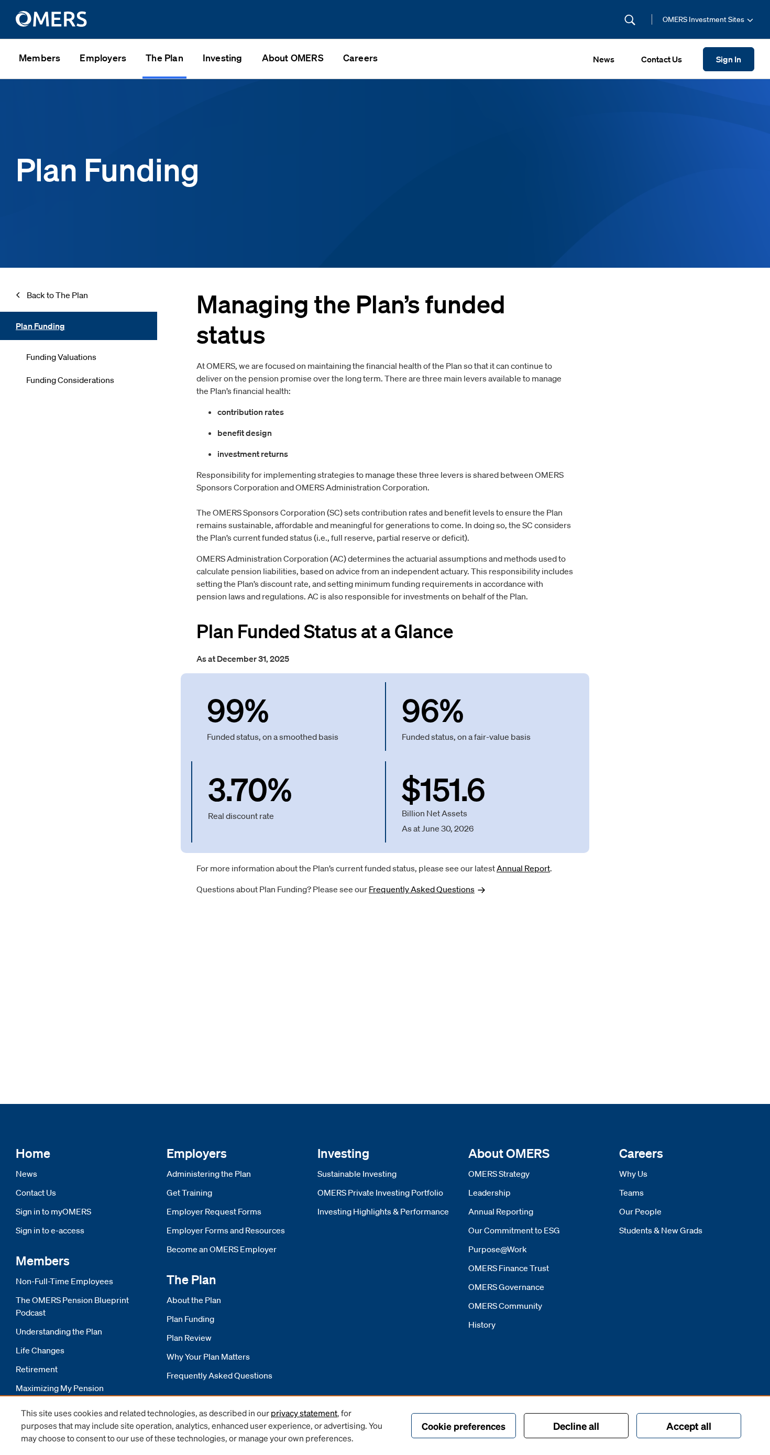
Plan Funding (190, 1319)
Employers (103, 57)
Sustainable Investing (357, 1173)
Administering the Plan (209, 1173)
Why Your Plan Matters (208, 1356)
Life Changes (40, 1350)
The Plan (164, 57)
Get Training (189, 1192)
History (482, 1324)
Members (39, 57)
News (26, 1173)
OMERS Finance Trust (508, 1268)
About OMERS (293, 57)
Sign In (728, 59)
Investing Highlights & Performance (383, 1211)
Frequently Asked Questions (219, 1375)
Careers (360, 57)
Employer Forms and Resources (226, 1230)
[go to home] (52, 19)
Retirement (37, 1369)
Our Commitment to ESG (514, 1230)
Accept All (688, 1425)
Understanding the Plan (59, 1331)
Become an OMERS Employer (222, 1249)
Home (33, 1153)
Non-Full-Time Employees (64, 1281)
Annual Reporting (500, 1211)
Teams (631, 1192)
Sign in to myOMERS (53, 1211)
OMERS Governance (506, 1287)
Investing (223, 57)
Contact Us (36, 1192)
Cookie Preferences (463, 1426)
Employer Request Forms (214, 1211)
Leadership (489, 1192)
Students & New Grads (660, 1230)
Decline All (576, 1425)
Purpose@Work (497, 1249)
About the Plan (194, 1300)
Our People (640, 1211)
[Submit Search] (629, 19)
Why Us (633, 1173)
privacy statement (304, 1412)
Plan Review (189, 1337)
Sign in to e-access (50, 1230)
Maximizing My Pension (60, 1388)
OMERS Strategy (499, 1173)
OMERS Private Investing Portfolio (380, 1192)
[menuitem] (39, 59)
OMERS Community (505, 1305)
